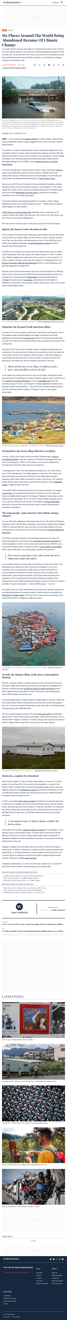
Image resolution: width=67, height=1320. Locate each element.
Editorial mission (57, 1275)
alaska (10, 30)
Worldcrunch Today (9, 1298)
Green (4, 30)
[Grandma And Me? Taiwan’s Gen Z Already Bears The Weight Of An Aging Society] (33, 1062)
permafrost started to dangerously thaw (39, 689)
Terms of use (6, 1317)
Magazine (39, 1273)
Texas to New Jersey (47, 178)
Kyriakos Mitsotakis (52, 502)
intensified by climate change (13, 595)
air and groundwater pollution (39, 243)
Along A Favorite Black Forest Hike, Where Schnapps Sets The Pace (24, 1165)
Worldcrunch (44, 910)
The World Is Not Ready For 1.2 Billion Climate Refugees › (21, 878)
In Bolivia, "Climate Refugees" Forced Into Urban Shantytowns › (23, 876)
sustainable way (44, 381)
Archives (39, 1278)
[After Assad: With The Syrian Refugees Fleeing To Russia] (33, 1187)
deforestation (32, 277)
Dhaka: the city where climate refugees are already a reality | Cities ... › (25, 888)
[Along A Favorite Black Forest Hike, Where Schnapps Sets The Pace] (33, 1145)
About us (54, 1273)
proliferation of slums (28, 790)
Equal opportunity (57, 1281)
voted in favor (7, 493)
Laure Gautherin (10, 65)
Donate (5, 1304)
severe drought (30, 858)
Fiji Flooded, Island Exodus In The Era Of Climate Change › (22, 880)
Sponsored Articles (42, 1283)
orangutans (28, 280)
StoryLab (39, 1281)
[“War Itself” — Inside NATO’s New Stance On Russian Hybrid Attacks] (33, 1103)
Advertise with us (57, 1283)
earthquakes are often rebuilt (27, 193)
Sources (38, 1275)
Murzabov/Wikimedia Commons (54, 446)
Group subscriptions (9, 1301)
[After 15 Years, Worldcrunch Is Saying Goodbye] (33, 1020)
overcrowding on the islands (51, 547)
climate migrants (30, 139)
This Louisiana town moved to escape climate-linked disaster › (23, 890)
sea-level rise (30, 338)
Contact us (55, 1278)
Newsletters (7, 1296)
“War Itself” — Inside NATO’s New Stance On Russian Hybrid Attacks (25, 1123)
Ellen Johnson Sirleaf (27, 801)
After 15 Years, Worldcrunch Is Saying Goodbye (17, 1040)
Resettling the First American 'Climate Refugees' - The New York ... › (24, 892)
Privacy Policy (16, 1317)
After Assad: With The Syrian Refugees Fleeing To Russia (21, 1206)
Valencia (59, 170)
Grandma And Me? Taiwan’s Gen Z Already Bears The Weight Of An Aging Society (29, 1081)
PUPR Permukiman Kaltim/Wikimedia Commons (50, 321)
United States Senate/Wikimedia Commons (45, 770)
